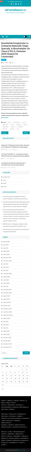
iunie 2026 (6, 245)
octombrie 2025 (7, 261)
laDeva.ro (4, 420)
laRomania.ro (5, 414)
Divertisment (6, 177)
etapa (12, 124)
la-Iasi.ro (10, 431)
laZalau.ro (4, 444)
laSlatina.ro (10, 440)
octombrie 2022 (7, 292)
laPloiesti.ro (4, 418)
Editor (12, 62)
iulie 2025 (5, 264)
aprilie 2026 (6, 251)
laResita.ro (18, 438)
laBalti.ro (12, 409)
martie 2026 (6, 254)
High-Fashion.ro (5, 409)
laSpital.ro (16, 400)
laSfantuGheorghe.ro (19, 431)
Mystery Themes (21, 450)
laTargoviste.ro (24, 440)
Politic (4, 183)
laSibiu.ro (3, 440)
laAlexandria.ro (19, 434)
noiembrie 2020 (7, 308)
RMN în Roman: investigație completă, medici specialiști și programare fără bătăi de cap (15, 225)
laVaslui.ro (4, 434)
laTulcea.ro (22, 442)
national (13, 126)
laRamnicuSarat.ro (20, 425)
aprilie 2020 (6, 331)
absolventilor (16, 122)
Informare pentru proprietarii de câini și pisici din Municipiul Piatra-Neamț (16, 230)
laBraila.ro (12, 438)
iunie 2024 (6, 280)
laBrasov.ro (4, 431)
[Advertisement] (15, 26)
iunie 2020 (6, 324)
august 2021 (6, 299)
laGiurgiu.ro (17, 420)
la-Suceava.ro (19, 405)
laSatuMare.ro (25, 438)
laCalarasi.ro (26, 418)
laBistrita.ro (25, 436)
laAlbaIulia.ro (11, 434)
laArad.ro (3, 436)
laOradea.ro (4, 425)
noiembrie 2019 (7, 347)
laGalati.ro (20, 416)
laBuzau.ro (20, 418)
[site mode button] (25, 36)
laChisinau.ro (15, 407)
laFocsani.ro (10, 420)
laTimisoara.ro (12, 418)
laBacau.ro (10, 436)
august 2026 (6, 241)
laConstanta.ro (5, 416)
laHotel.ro (22, 400)
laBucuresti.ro (13, 414)
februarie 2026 (7, 257)
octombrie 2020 (7, 312)
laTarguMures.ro (13, 442)
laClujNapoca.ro (22, 414)
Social (3, 59)
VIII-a (18, 129)
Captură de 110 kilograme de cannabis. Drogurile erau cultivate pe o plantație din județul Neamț (15, 146)
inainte (25, 124)
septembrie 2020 (7, 315)
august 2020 (6, 318)
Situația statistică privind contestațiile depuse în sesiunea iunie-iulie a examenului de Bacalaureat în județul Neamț (6, 133)
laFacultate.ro (11, 405)
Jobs (4, 180)
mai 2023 (5, 286)
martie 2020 (6, 334)
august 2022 (6, 296)
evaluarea (18, 124)
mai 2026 (5, 248)
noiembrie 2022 (7, 289)
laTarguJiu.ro (5, 442)
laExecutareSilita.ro (6, 407)
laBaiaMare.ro (17, 436)
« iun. (2, 389)
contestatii (5, 124)
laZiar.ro (13, 402)
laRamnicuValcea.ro (6, 427)
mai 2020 (5, 328)
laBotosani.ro (4, 438)
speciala (12, 129)
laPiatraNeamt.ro (15, 10)
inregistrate (5, 126)
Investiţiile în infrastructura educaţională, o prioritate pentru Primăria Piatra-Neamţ (13, 164)
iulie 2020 (5, 321)
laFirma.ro (4, 405)
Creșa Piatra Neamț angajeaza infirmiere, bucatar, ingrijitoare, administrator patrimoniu (15, 197)
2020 (9, 122)
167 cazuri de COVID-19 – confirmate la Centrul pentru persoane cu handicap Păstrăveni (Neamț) (15, 155)
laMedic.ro (10, 400)
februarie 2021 (7, 302)
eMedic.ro (4, 400)
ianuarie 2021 (7, 305)
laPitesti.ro (11, 425)
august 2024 (6, 276)
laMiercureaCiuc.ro (6, 422)
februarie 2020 (7, 337)
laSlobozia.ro (16, 440)
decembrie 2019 (7, 344)
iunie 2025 (6, 267)
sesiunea (5, 129)
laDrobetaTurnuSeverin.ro (20, 427)
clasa (23, 122)
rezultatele (20, 126)
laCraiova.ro (13, 416)
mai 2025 (5, 270)
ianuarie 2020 (7, 340)
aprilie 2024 (6, 283)
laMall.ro (8, 402)
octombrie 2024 (7, 273)
